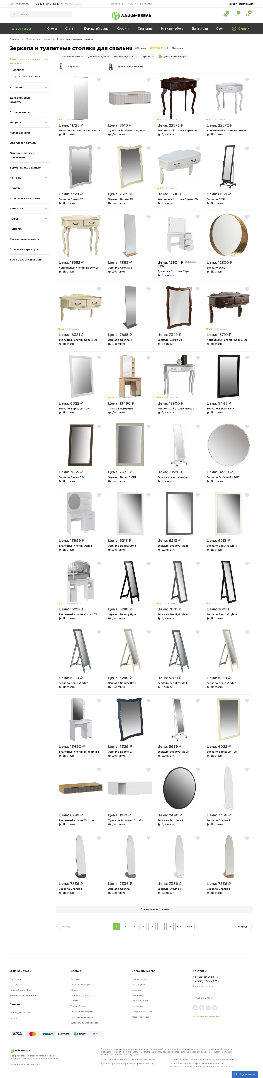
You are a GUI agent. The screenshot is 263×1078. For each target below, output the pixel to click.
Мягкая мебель (172, 28)
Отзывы (14, 985)
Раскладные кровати (25, 239)
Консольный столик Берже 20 (177, 199)
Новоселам (137, 1006)
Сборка (75, 990)
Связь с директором (82, 1012)
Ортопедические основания (22, 155)
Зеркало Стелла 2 (120, 267)
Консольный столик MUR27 (175, 408)
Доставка (117, 3)
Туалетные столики (26, 76)
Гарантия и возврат (81, 985)
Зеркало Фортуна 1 (170, 820)
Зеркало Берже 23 (71, 199)
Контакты (146, 3)
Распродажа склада (20, 1012)
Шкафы (15, 187)
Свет (220, 28)
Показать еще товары (155, 909)
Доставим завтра (175, 56)
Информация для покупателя (25, 1064)
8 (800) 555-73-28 (206, 981)
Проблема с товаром (82, 1017)
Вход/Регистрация (241, 4)
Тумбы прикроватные (25, 167)
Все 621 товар (184, 926)
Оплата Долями (79, 1006)
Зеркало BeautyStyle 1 (123, 614)
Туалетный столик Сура (173, 271)
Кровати (123, 28)
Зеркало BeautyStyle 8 (172, 614)
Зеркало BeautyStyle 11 (123, 545)
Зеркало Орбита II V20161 (223, 477)
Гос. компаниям (140, 1001)
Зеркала (19, 69)
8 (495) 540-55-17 (47, 3)
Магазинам (137, 995)
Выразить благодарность (84, 1023)
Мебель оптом (139, 979)
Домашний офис (96, 28)
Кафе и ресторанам (142, 1017)
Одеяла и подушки (23, 142)
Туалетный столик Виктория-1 (79, 751)
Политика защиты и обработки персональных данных (129, 1059)
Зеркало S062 (216, 267)
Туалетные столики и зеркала (25, 61)
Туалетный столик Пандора (126, 130)
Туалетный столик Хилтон (76, 820)
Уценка (13, 1018)
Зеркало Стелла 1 (218, 820)
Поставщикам (138, 985)
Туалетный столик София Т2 (78, 614)
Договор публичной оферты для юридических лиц (202, 1065)
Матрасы (16, 122)
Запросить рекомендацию (24, 995)
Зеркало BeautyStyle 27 (173, 751)
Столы (52, 28)
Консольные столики (25, 198)
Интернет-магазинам (142, 1011)
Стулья (70, 28)
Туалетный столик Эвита (75, 545)
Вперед (242, 926)
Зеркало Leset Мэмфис (172, 477)
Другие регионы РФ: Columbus (21, 3)
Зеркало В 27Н (216, 199)
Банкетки (16, 208)
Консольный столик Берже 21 (177, 130)
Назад (66, 926)
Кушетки (16, 228)
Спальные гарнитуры (24, 249)
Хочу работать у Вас (20, 990)
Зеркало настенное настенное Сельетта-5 (87, 130)
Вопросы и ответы (80, 995)
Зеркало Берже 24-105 (74, 408)
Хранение (145, 28)
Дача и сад (200, 28)
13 (170, 926)
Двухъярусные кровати (20, 99)
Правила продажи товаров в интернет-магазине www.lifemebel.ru (203, 1059)
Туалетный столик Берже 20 (78, 339)
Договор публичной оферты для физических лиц (127, 1063)
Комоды (15, 177)
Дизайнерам (138, 990)
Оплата (131, 3)
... (161, 926)
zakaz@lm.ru (208, 998)
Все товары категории (26, 259)
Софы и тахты (20, 112)
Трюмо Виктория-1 (120, 408)
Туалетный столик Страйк (125, 820)
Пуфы (14, 218)
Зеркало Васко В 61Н (220, 408)
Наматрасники (20, 132)
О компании (16, 979)
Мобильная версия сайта (206, 1016)
